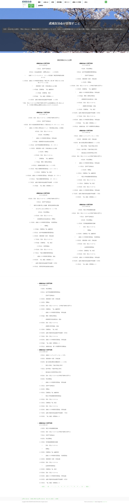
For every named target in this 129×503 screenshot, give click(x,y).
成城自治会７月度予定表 (43, 112)
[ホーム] (27, 3)
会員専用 (41, 6)
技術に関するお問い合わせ (38, 499)
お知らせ (47, 2)
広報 (53, 2)
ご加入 (85, 2)
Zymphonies (104, 501)
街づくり (68, 2)
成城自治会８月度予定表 (43, 63)
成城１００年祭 (77, 2)
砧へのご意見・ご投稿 (52, 499)
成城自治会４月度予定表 (86, 130)
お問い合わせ (25, 499)
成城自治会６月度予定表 (43, 193)
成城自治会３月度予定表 (86, 204)
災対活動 (60, 2)
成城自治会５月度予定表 (86, 63)
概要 (40, 2)
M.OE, (94, 501)
